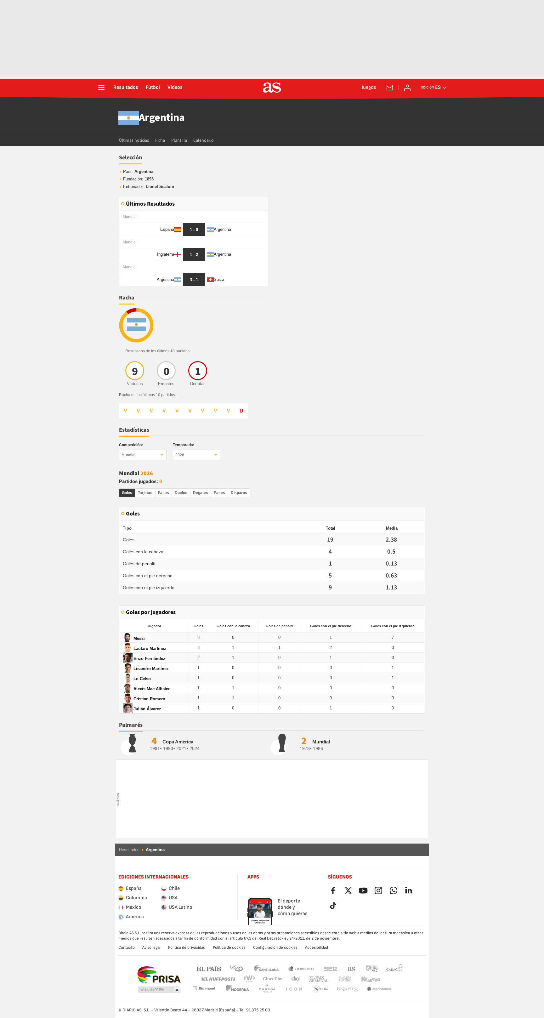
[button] (159, 990)
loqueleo (320, 989)
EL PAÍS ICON (267, 989)
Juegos (369, 87)
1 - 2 (194, 254)
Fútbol (153, 87)
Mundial (128, 455)
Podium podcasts (237, 989)
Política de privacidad (186, 947)
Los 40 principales (236, 968)
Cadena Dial (294, 979)
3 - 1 (194, 279)
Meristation (347, 989)
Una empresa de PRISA (159, 974)
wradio (251, 979)
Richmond (392, 979)
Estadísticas (134, 430)
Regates (200, 493)
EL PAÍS (209, 968)
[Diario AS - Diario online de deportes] (272, 87)
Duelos (181, 493)
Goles (127, 493)
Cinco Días (271, 979)
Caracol (394, 968)
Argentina (162, 118)
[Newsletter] (390, 87)
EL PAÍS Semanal (317, 979)
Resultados (125, 87)
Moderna (204, 988)
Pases (219, 493)
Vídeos (175, 87)
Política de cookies (229, 947)
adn (372, 968)
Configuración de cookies (275, 947)
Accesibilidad (316, 947)
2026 (179, 455)
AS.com (351, 968)
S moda (294, 989)
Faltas (163, 493)
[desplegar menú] (101, 87)
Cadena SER (330, 968)
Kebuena (367, 979)
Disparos (239, 493)
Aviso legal (151, 947)
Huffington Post (217, 979)
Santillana (266, 968)
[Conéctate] (407, 87)
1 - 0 (194, 229)
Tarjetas (145, 493)
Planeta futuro (340, 979)
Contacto (126, 947)
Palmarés (131, 725)
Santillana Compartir (301, 968)
